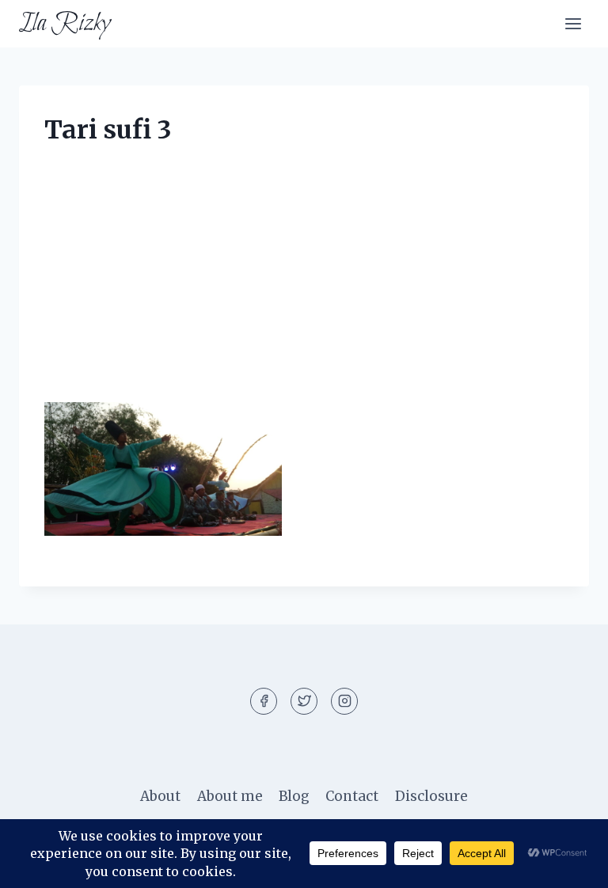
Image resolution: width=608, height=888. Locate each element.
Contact (351, 796)
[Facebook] (263, 701)
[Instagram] (344, 701)
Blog (294, 796)
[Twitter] (304, 701)
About (160, 796)
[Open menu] (573, 23)
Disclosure (431, 796)
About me (230, 796)
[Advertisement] (304, 285)
